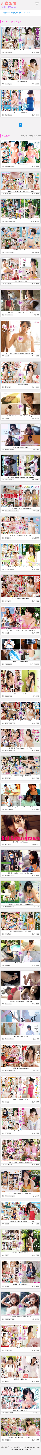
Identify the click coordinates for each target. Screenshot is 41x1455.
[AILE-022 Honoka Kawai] (20, 1346)
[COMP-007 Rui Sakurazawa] (20, 840)
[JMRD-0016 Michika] (20, 961)
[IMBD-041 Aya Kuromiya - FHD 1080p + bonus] (20, 189)
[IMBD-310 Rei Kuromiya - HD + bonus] (20, 774)
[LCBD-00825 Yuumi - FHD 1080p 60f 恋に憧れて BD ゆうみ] (20, 351)
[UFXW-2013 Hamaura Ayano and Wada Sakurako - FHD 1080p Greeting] (20, 475)
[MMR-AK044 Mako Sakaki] (20, 1098)
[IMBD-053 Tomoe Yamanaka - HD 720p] (20, 719)
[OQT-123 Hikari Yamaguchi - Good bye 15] (20, 1192)
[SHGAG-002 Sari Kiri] (20, 1377)
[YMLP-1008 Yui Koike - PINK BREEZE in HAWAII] (20, 629)
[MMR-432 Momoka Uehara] (20, 445)
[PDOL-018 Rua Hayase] (20, 111)
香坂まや (32, 136)
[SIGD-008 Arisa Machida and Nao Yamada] (20, 506)
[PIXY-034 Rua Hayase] (20, 48)
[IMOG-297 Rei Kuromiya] (20, 383)
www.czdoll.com (19, 1449)
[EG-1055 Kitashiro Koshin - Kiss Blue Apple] (20, 871)
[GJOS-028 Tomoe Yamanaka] (20, 1066)
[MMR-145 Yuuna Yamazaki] (20, 162)
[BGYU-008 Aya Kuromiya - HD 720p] (20, 534)
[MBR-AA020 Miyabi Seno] (20, 660)
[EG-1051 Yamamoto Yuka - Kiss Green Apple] (20, 902)
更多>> (38, 136)
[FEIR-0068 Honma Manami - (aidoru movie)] (20, 565)
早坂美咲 (24, 136)
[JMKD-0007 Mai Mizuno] (20, 1282)
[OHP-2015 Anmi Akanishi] (20, 1408)
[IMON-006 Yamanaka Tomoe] (20, 597)
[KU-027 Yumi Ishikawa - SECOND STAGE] (20, 311)
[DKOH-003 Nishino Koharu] (20, 248)
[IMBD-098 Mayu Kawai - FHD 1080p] (20, 930)
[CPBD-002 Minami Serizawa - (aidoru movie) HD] (20, 1219)
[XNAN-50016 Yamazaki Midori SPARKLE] (20, 1315)
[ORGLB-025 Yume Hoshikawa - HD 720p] (20, 217)
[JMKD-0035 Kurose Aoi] (20, 1129)
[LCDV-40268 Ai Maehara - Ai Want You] (20, 999)
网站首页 (14, 13)
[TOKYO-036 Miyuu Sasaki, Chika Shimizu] (20, 1160)
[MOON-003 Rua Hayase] (20, 79)
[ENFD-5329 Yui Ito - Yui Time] (20, 1251)
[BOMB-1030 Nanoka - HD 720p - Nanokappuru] (20, 414)
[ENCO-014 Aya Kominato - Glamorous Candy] (20, 805)
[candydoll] (8, 8)
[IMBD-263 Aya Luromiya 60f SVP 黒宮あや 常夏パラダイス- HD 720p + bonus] (20, 1436)
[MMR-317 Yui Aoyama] (20, 692)
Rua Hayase (26, 13)
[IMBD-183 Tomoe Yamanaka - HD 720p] (20, 746)
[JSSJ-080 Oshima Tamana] (20, 1035)
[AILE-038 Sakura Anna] (20, 279)
